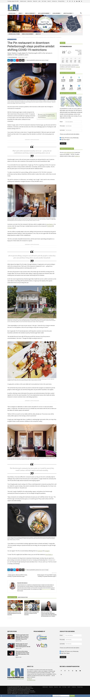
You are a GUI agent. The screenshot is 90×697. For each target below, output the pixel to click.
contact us (77, 156)
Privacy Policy (61, 1)
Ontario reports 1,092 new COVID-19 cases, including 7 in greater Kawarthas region (17, 575)
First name (62, 125)
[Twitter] (72, 1)
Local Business (56, 13)
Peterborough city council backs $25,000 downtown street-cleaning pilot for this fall (23, 645)
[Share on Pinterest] (17, 60)
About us (38, 34)
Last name (62, 130)
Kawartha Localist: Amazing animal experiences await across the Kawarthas (31, 613)
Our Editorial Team (31, 680)
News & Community (30, 13)
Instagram (9, 228)
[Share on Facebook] (11, 60)
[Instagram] (70, 1)
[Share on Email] (20, 60)
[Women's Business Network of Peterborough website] (41, 647)
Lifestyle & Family (67, 13)
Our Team (44, 1)
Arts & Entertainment (43, 13)
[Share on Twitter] (14, 60)
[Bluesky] (79, 1)
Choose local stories (14, 34)
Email (62, 121)
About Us (35, 1)
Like (63, 76)
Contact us (54, 1)
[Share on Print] (23, 60)
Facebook (49, 226)
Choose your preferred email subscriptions (69, 134)
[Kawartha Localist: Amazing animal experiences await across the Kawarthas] (32, 605)
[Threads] (74, 1)
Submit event (23, 1)
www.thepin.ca (49, 224)
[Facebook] (68, 1)
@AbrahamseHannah (46, 589)
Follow (71, 76)
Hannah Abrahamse (13, 57)
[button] (81, 13)
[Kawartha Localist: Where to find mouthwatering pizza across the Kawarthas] (15, 605)
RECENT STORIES (12, 597)
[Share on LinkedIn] (8, 60)
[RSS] (81, 1)
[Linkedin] (77, 1)
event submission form (69, 152)
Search (49, 1)
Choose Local (11, 13)
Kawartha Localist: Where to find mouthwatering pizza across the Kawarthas (14, 613)
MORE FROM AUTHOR (23, 597)
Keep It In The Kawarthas (12, 39)
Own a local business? (27, 34)
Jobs (39, 1)
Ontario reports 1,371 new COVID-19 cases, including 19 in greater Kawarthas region (46, 575)
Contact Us (29, 678)
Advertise (29, 1)
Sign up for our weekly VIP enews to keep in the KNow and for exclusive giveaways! (33, 695)
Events (20, 13)
